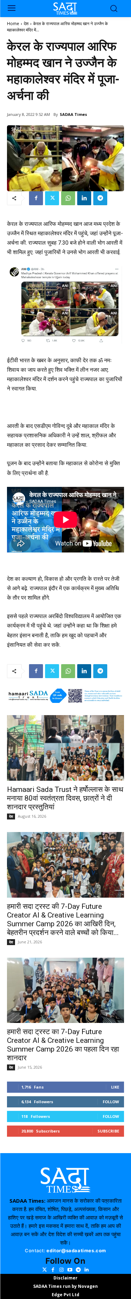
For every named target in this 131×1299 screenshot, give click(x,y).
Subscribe (108, 1131)
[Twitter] (52, 198)
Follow (111, 1101)
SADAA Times (73, 114)
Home (13, 24)
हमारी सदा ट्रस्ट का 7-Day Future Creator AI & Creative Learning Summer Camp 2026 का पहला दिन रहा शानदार (63, 1044)
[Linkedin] (84, 198)
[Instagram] (61, 1269)
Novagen (88, 1286)
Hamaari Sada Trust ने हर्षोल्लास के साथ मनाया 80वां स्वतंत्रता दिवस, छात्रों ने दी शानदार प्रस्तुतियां (65, 798)
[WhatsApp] (68, 198)
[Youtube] (69, 1269)
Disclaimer (65, 1278)
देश (26, 24)
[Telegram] (100, 198)
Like (115, 1087)
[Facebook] (36, 198)
